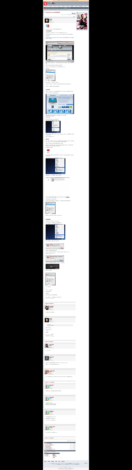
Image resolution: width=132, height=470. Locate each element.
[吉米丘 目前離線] (47, 21)
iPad (54, 6)
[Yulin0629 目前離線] (47, 399)
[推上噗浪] (75, 13)
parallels (45, 451)
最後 (74, 14)
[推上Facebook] (72, 13)
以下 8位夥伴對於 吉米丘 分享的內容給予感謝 (49, 341)
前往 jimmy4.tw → (77, 0)
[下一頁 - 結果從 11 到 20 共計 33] (73, 14)
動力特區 (72, 6)
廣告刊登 (45, 461)
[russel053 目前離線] (47, 346)
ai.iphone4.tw (72, 468)
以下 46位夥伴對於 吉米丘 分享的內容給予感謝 (49, 303)
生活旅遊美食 (80, 6)
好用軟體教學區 (55, 9)
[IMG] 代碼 (54, 455)
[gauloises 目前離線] (47, 358)
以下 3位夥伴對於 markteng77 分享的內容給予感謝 (49, 382)
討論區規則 (54, 457)
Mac (59, 6)
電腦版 (56, 461)
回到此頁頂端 (62, 461)
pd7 (51, 451)
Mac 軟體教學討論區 (51, 9)
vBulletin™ (53, 463)
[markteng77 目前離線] (47, 372)
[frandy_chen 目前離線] (47, 428)
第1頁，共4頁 (69, 14)
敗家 (67, 6)
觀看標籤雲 (46, 452)
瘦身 (54, 451)
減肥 (53, 451)
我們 (85, 6)
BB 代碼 (53, 454)
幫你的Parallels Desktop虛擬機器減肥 (53, 12)
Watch (63, 6)
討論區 (45, 9)
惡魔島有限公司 (58, 464)
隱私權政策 (52, 461)
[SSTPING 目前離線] (47, 308)
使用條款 (49, 461)
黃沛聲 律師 (67, 464)
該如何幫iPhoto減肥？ (48, 446)
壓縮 (52, 451)
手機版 (59, 461)
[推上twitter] (73, 13)
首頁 (46, 6)
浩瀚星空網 (70, 463)
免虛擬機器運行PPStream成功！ (49, 447)
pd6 (50, 451)
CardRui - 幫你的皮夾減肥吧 (48, 443)
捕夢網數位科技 (77, 464)
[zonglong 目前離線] (47, 412)
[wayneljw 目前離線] (47, 386)
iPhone (50, 6)
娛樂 (76, 6)
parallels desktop (48, 451)
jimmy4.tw (64, 468)
